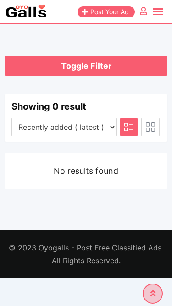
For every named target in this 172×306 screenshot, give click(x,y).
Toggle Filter (86, 66)
